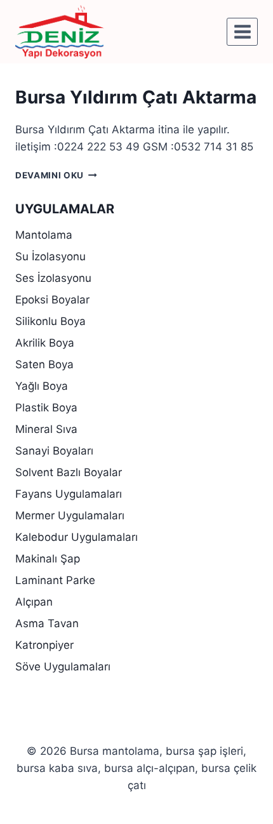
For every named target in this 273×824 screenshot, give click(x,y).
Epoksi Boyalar (52, 299)
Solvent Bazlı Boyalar (68, 472)
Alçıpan (34, 601)
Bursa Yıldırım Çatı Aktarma (135, 97)
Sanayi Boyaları (54, 450)
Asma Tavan (47, 623)
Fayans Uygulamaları (68, 494)
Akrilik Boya (44, 342)
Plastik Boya (46, 407)
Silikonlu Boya (50, 321)
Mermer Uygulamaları (69, 515)
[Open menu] (242, 31)
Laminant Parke (55, 580)
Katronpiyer (44, 645)
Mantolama (43, 235)
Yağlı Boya (41, 386)
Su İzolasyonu (50, 256)
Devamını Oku (56, 175)
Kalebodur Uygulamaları (76, 537)
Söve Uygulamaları (62, 666)
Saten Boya (44, 364)
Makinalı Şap (47, 558)
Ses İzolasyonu (53, 278)
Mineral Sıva (46, 429)
